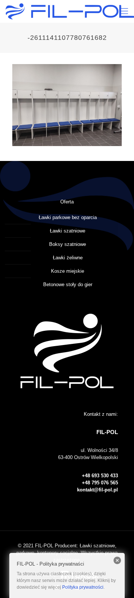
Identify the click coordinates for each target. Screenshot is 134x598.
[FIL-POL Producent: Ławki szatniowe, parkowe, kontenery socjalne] (70, 11)
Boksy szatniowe (67, 244)
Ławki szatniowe (67, 231)
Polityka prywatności (82, 587)
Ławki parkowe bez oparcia (68, 217)
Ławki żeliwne (68, 257)
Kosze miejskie (67, 271)
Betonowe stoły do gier (67, 284)
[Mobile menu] (124, 11)
